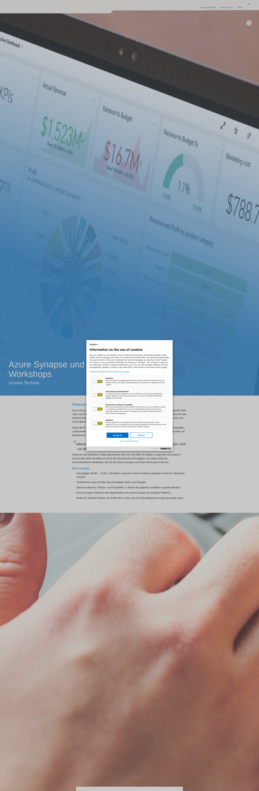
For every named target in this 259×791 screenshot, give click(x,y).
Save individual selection (129, 441)
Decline (141, 435)
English (93, 344)
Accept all (117, 435)
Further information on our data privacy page (109, 372)
